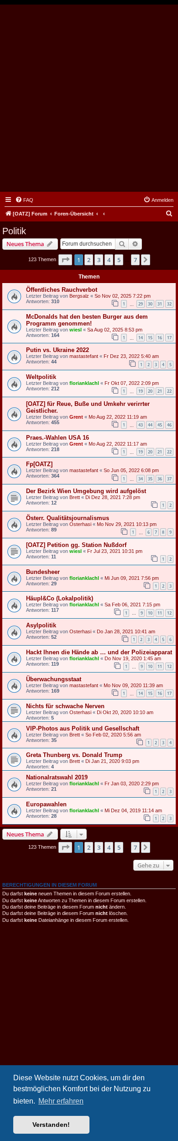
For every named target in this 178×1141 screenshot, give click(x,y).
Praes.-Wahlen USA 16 (57, 437)
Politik (14, 231)
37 (169, 479)
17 (169, 338)
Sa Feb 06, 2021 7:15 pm (132, 604)
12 (169, 613)
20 (150, 391)
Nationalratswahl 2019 (57, 777)
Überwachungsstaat (53, 679)
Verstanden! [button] (51, 1124)
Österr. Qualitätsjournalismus (67, 518)
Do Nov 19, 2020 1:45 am (133, 658)
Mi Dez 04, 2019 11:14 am (133, 810)
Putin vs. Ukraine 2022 (57, 350)
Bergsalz (79, 296)
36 (159, 479)
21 (159, 391)
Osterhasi (80, 524)
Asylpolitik (41, 625)
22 (169, 391)
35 (150, 479)
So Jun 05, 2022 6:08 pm (131, 470)
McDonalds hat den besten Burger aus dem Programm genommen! (87, 320)
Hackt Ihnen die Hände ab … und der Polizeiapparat (99, 652)
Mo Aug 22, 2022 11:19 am (118, 417)
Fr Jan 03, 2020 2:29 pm (132, 783)
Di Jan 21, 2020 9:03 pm (112, 761)
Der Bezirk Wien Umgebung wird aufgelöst (86, 491)
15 (150, 338)
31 (159, 304)
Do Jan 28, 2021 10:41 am (126, 631)
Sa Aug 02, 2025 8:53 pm (114, 329)
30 (150, 304)
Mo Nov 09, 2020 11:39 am (133, 685)
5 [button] (118, 260)
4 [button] (108, 260)
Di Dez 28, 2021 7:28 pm (112, 497)
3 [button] (98, 260)
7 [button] (135, 260)
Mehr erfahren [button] (61, 1101)
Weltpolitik (41, 376)
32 (169, 304)
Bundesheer (43, 571)
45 (159, 425)
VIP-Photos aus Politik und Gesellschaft (82, 728)
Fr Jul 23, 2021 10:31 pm (114, 551)
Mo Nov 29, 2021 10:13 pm (127, 524)
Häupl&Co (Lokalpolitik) (59, 598)
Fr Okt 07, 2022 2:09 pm (132, 383)
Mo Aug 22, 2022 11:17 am (118, 444)
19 (140, 391)
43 (140, 425)
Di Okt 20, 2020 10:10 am (125, 712)
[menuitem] (24, 200)
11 (159, 613)
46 (169, 425)
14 (140, 338)
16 (159, 338)
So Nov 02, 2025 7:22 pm (122, 296)
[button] (65, 259)
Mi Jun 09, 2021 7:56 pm (132, 578)
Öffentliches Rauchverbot (61, 289)
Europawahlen (46, 804)
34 (140, 479)
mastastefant (83, 356)
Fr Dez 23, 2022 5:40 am (131, 356)
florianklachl (84, 383)
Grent (76, 417)
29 (140, 304)
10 (150, 613)
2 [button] (88, 260)
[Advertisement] (89, 98)
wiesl (75, 329)
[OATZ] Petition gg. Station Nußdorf (76, 545)
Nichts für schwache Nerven (65, 706)
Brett (74, 497)
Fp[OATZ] (39, 464)
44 (150, 425)
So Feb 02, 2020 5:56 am (113, 734)
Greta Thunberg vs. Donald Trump (74, 755)
